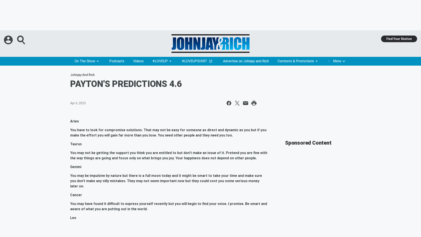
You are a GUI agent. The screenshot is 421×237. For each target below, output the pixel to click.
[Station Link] (210, 43)
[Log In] (9, 40)
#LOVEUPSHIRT (194, 61)
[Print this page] (254, 103)
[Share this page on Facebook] (229, 103)
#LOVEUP (160, 61)
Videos (138, 61)
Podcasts (116, 61)
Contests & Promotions (296, 61)
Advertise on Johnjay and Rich (246, 61)
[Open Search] (21, 40)
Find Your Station (399, 39)
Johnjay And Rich (82, 75)
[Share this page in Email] (246, 103)
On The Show (85, 61)
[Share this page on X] (237, 103)
